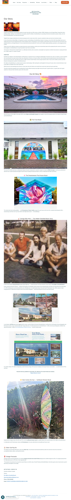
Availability (32, 2)
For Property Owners (35, 497)
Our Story (19, 2)
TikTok (38, 496)
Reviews (38, 2)
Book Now (65, 2)
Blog (56, 2)
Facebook (28, 496)
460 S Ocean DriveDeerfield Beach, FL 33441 (35, 12)
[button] (12, 497)
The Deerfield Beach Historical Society (23, 327)
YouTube (43, 496)
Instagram (33, 496)
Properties (24, 2)
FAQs (51, 2)
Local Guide (44, 2)
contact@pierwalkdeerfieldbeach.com (48, 495)
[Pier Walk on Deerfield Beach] (5, 2)
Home (14, 2)
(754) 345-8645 (36, 14)
